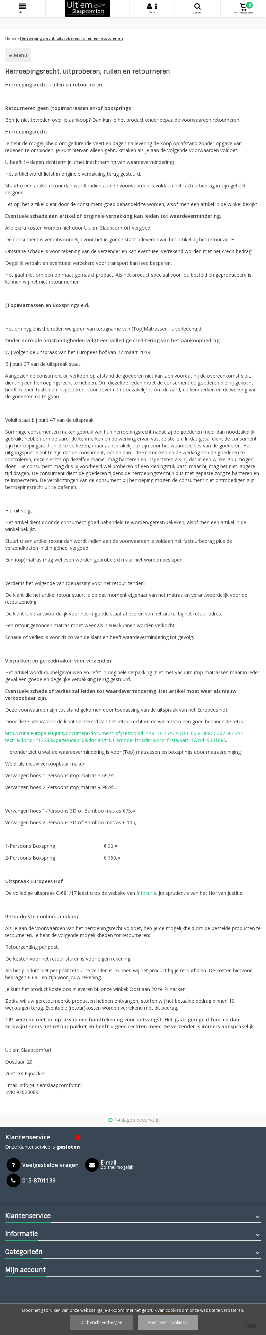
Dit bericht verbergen (101, 1322)
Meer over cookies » (168, 1322)
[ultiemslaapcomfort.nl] (87, 8)
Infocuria (146, 893)
